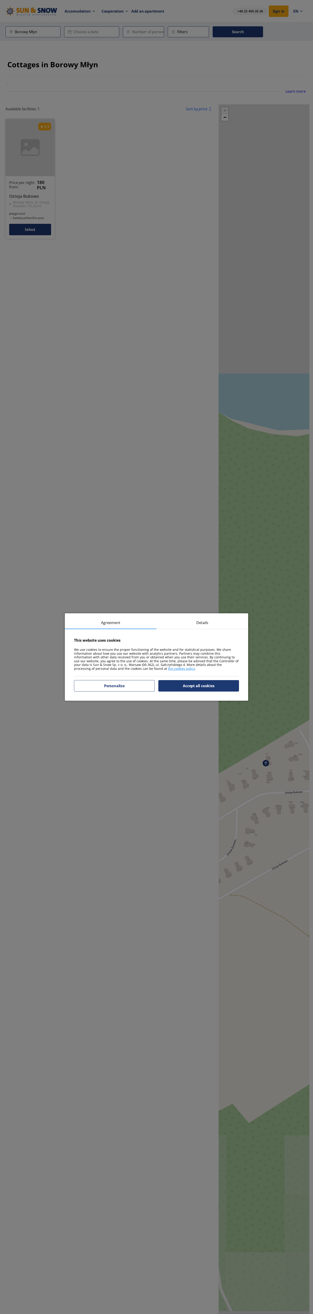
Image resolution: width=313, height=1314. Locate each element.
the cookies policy (181, 668)
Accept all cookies (198, 685)
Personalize (114, 685)
